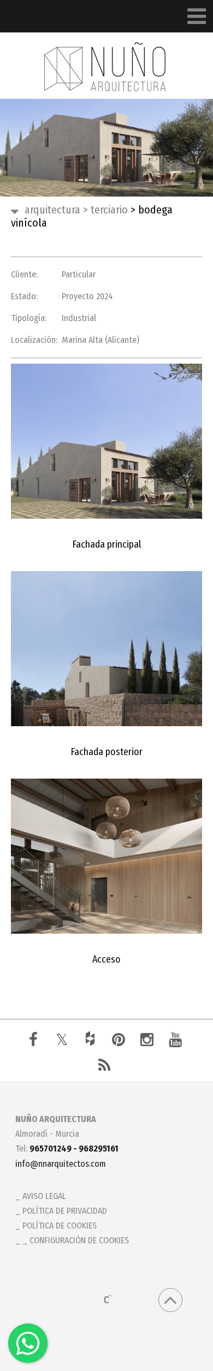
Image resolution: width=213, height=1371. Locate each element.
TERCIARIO (105, 209)
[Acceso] (106, 856)
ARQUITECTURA (52, 209)
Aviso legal (44, 1196)
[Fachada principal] (106, 441)
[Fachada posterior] (106, 648)
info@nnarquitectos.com (60, 1164)
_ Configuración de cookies (75, 1240)
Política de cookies (59, 1225)
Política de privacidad (64, 1211)
